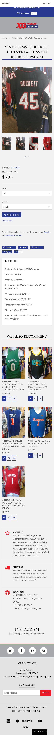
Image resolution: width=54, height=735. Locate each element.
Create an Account (13, 235)
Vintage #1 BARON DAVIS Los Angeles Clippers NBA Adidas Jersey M (13, 445)
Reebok (15, 167)
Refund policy (25, 707)
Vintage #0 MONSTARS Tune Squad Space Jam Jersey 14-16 (37, 385)
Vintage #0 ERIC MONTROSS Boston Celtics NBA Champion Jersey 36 (13, 385)
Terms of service (39, 707)
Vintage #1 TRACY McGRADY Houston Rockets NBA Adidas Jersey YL (13, 504)
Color (4, 201)
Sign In (47, 232)
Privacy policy (11, 707)
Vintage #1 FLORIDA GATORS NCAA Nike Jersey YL (39, 443)
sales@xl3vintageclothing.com (28, 7)
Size (4, 188)
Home (4, 38)
